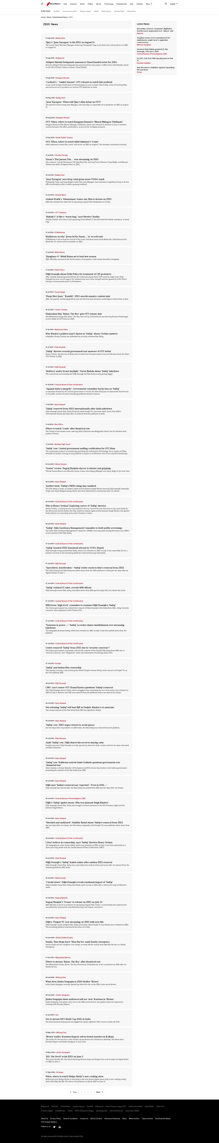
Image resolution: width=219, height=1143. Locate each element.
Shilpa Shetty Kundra (64, 938)
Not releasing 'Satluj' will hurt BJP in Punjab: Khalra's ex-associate (80, 707)
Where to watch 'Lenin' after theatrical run (68, 428)
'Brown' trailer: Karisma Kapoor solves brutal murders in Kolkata (80, 1036)
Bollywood (60, 58)
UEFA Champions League (84, 1111)
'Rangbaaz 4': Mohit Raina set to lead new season (71, 256)
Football (90, 1106)
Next (98, 1092)
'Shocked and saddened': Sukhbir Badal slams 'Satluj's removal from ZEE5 (84, 822)
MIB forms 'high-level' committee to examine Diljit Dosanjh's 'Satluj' (81, 605)
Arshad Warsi (60, 195)
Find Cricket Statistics (49, 1122)
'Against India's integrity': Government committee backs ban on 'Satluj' (83, 388)
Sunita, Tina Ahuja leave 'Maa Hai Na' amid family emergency (78, 942)
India (65, 4)
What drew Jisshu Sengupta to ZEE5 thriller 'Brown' (72, 981)
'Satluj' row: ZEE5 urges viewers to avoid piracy (70, 725)
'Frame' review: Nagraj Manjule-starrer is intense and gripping (78, 468)
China (139, 72)
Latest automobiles (136, 1106)
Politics (90, 4)
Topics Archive (147, 1118)
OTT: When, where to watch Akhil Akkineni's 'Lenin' (72, 141)
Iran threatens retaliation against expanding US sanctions (156, 68)
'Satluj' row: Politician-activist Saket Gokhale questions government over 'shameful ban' (83, 764)
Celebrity (54, 1106)
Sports (98, 4)
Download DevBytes (163, 1118)
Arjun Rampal (60, 404)
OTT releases (60, 212)
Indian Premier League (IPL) (116, 1106)
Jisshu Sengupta (62, 995)
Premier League (47, 1111)
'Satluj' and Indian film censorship (63, 667)
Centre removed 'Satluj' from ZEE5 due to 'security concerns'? (78, 647)
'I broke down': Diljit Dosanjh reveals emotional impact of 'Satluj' (79, 882)
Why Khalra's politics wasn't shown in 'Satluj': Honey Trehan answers (82, 333)
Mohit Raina (60, 252)
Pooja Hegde (60, 292)
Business (73, 4)
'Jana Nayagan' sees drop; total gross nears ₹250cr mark (75, 179)
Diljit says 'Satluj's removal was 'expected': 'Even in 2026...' (76, 785)
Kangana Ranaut (62, 78)
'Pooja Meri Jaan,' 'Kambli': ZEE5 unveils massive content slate (78, 296)
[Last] (103, 1092)
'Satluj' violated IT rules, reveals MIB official (68, 587)
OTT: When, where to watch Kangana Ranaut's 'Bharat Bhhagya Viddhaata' (84, 122)
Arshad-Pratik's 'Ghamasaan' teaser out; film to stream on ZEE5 (79, 199)
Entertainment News (60, 17)
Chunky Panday (61, 155)
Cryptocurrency (79, 1106)
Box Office (59, 424)
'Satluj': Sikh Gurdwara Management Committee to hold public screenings (84, 528)
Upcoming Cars (101, 1111)
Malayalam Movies (62, 957)
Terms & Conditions (70, 1118)
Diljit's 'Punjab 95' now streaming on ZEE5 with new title (75, 922)
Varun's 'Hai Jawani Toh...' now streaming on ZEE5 (72, 159)
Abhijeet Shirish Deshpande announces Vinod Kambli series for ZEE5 (81, 62)
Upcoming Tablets (132, 1111)
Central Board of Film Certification (69, 385)
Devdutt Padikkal (143, 63)
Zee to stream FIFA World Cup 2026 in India (68, 1019)
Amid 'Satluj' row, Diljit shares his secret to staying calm (75, 742)
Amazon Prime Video (70, 11)
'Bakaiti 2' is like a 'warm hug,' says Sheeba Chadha (73, 216)
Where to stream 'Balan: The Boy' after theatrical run (73, 961)
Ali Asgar (59, 1072)
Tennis (70, 1111)
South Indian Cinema (64, 137)
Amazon (140, 33)
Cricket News (65, 1106)
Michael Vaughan (144, 45)
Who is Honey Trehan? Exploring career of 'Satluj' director (76, 505)
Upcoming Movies (116, 1111)
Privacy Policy (55, 1118)
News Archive (134, 1118)
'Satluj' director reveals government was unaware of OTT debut (78, 351)
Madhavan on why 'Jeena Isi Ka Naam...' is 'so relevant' (74, 236)
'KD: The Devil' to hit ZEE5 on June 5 (64, 1056)
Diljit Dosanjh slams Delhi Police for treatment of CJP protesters (78, 274)
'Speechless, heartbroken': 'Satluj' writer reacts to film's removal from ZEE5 (85, 567)
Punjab (58, 663)
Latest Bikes (149, 1106)
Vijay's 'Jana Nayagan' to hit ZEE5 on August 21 (70, 42)
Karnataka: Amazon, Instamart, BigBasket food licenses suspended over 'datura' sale (155, 30)
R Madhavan (60, 232)
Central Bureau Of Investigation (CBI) (152, 54)
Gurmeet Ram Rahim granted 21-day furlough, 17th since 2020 (152, 50)
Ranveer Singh (119, 11)
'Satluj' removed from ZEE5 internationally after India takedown (79, 408)
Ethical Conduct (96, 1118)
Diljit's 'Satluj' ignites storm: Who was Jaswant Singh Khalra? (77, 802)
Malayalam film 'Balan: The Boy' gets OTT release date (74, 314)
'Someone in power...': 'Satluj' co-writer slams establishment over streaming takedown (85, 626)
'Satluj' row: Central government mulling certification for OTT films (80, 448)
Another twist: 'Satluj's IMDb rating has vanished (71, 486)
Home (43, 17)
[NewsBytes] (53, 4)
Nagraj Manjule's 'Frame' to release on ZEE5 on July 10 (74, 902)
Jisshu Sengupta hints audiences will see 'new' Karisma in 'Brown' (80, 999)
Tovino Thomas (61, 310)
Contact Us (84, 1118)
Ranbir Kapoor (106, 11)
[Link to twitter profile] (54, 1127)
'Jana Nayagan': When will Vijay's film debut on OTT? (73, 102)
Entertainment (122, 4)
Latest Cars (160, 1106)
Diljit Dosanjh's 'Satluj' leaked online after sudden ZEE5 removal (79, 862)
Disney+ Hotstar (85, 11)
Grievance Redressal (112, 1118)
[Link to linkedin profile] (60, 1127)
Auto (131, 4)
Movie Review (60, 464)
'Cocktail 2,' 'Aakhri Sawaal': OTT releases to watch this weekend (79, 82)
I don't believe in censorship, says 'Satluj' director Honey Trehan (79, 842)
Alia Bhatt (56, 11)
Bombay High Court (62, 444)
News (49, 17)
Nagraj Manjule (61, 898)
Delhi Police (60, 270)
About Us (44, 1118)
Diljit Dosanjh (60, 347)
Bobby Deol (60, 38)
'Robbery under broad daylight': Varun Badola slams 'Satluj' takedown (82, 371)
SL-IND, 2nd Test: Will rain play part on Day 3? (155, 59)
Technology (108, 4)
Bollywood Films (61, 329)
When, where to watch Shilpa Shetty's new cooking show (75, 1076)
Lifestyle (140, 4)
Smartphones (60, 1111)
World (82, 4)
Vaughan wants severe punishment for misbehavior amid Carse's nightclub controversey (153, 40)
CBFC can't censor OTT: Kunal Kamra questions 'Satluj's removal (79, 687)
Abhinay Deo (61, 977)
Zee (57, 1015)
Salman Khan (131, 11)
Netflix (96, 11)
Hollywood (99, 1106)
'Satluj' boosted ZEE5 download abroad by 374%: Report (75, 548)
